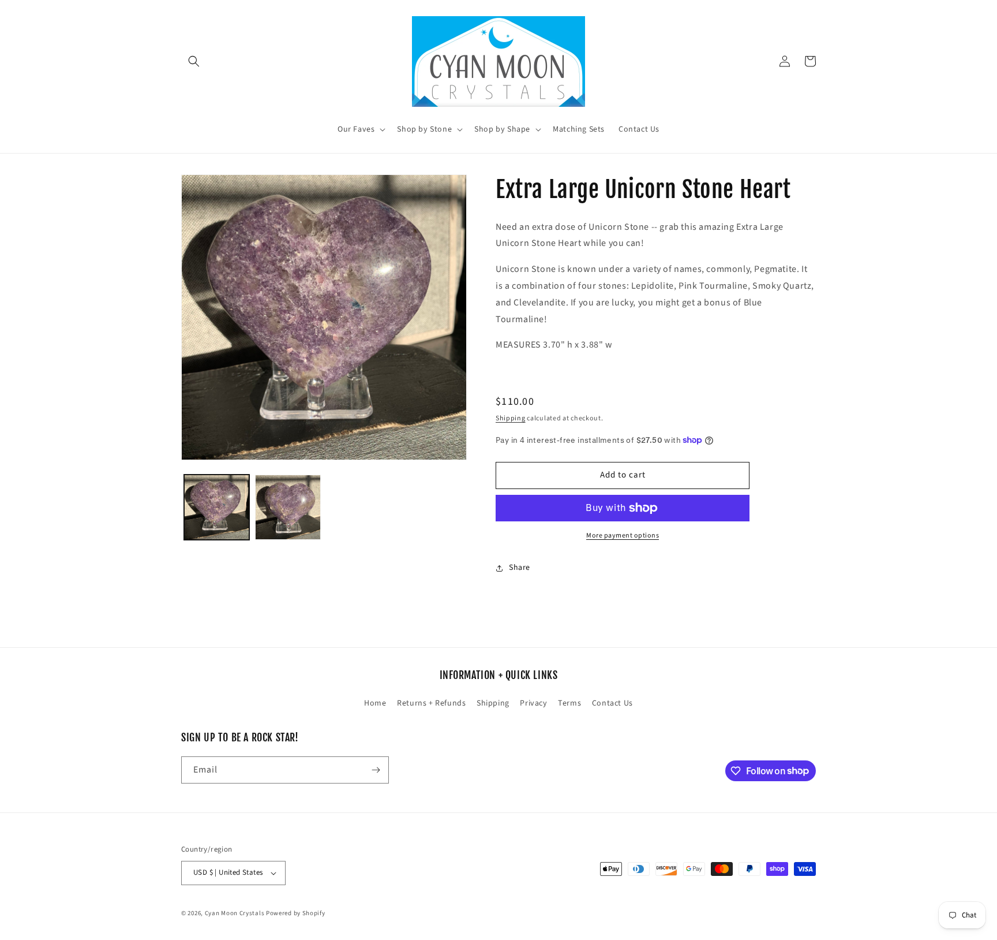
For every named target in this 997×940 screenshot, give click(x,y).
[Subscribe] (375, 770)
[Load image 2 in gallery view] (287, 507)
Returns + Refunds (431, 703)
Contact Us (612, 703)
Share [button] (519, 567)
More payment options (622, 535)
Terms (569, 703)
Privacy (533, 703)
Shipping (511, 418)
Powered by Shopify (295, 913)
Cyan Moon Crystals (235, 913)
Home (375, 703)
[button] (194, 61)
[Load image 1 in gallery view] (216, 507)
